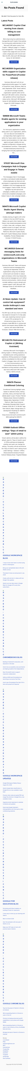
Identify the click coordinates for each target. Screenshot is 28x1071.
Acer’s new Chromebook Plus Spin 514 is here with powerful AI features (13, 683)
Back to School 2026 (8, 918)
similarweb (6, 1056)
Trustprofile (6, 1049)
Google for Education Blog (10, 902)
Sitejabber (5, 1051)
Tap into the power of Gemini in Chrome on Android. (13, 1009)
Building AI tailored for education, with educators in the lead (13, 662)
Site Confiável (6, 1058)
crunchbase (6, 1040)
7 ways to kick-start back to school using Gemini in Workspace (14, 563)
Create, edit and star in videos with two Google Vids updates (13, 579)
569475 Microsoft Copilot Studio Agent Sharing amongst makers (14, 209)
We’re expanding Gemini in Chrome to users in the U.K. (13, 1014)
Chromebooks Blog (12, 657)
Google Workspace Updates (12, 777)
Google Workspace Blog (12, 556)
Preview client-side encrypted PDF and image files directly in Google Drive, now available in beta (13, 797)
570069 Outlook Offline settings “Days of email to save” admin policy (14, 430)
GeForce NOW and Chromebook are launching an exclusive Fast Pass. (12, 678)
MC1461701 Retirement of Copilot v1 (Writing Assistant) (14, 343)
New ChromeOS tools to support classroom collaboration (11, 673)
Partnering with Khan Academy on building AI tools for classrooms (12, 909)
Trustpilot (5, 1054)
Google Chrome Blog (13, 1004)
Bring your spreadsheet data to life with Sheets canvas (13, 568)
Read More (14, 62)
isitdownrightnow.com (9, 1043)
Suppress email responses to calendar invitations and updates (13, 803)
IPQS (4, 1041)
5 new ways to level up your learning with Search (14, 914)
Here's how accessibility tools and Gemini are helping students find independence (14, 668)
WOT (4, 1045)
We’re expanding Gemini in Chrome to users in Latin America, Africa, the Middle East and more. (14, 1027)
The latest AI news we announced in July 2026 (13, 574)
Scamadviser (6, 1047)
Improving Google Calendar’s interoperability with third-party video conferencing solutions (13, 809)
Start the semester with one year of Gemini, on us (12, 923)
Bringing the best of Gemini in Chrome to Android (13, 1033)
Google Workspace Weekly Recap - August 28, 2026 (12, 784)
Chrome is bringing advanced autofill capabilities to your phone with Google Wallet (13, 1020)
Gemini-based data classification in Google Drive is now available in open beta (13, 790)
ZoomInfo (5, 1053)
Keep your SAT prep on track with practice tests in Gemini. (12, 928)
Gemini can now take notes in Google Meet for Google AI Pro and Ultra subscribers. (13, 585)
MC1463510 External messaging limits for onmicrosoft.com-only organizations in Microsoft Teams (14, 254)
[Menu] (2, 2)
